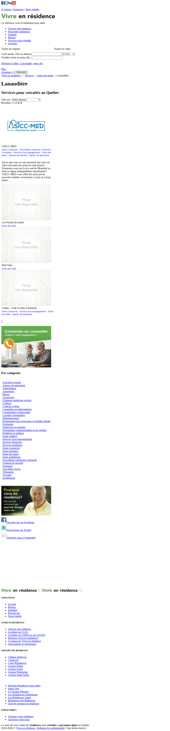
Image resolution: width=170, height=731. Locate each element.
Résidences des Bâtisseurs (21, 700)
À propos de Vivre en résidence (24, 641)
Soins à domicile (9, 149)
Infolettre (12, 610)
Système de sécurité (18, 155)
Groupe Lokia (15, 669)
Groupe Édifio (15, 666)
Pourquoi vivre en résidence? (23, 638)
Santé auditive (9, 436)
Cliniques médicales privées (17, 400)
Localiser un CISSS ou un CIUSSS (26, 635)
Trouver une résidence (19, 629)
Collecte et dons (10, 406)
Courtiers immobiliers (13, 415)
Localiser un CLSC (18, 632)
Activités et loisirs (11, 382)
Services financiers (12, 442)
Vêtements (8, 472)
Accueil (12, 604)
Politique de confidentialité (51, 728)
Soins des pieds (45, 75)
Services (29, 75)
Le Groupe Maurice (18, 691)
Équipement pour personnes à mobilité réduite (26, 421)
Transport (7, 466)
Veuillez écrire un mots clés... (16, 57)
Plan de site (14, 613)
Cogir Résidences (17, 663)
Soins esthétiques (11, 457)
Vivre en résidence (11, 75)
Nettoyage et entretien (13, 427)
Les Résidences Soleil (19, 697)
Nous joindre (32, 9)
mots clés (38, 63)
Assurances (8, 391)
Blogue (12, 607)
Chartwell (13, 660)
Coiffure (6, 403)
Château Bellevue (17, 657)
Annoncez (18, 9)
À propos (6, 9)
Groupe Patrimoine (18, 672)
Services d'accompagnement (27, 152)
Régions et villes (10, 63)
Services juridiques (12, 445)
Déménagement (10, 418)
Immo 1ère (13, 688)
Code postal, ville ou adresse (16, 54)
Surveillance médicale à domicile (35, 149)
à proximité (26, 63)
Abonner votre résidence (21, 716)
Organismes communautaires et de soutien (24, 430)
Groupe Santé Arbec (18, 675)
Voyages (6, 475)
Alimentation (9, 388)
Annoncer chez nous (19, 719)
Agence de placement (39, 155)
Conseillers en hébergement (16, 409)
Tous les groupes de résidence (23, 703)
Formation (7, 152)
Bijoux (6, 394)
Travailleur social (11, 469)
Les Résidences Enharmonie (23, 694)
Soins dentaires (10, 451)
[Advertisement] (85, 565)
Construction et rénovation (16, 412)
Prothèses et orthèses (13, 433)
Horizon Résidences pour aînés (24, 685)
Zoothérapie (8, 478)
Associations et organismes (22, 644)
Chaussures (8, 397)
